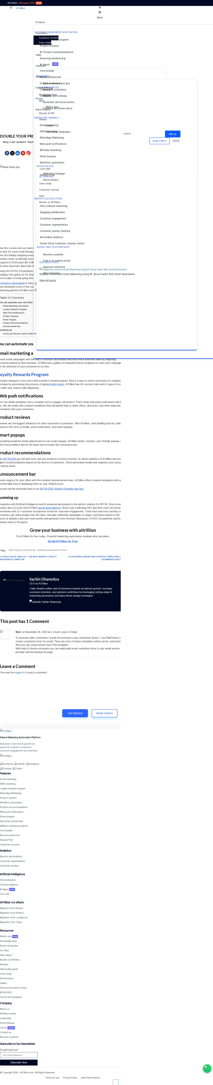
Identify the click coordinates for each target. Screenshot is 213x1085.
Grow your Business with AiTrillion (18, 333)
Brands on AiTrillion (10, 959)
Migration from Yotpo (11, 922)
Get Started (75, 713)
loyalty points (56, 384)
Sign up (172, 134)
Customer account (9, 844)
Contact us (5, 1032)
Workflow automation (11, 802)
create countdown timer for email (34, 641)
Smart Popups (9, 319)
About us (4, 1009)
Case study (6, 973)
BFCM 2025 (10, 459)
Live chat (4, 894)
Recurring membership (11, 821)
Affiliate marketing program (14, 826)
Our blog (4, 950)
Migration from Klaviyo (11, 908)
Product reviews (8, 797)
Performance (7, 978)
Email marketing (8, 779)
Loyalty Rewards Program (15, 309)
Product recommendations (14, 807)
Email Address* (9, 1050)
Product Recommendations (15, 323)
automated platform (49, 508)
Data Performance (90, 1077)
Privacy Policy (70, 1077)
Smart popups (7, 816)
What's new (8, 936)
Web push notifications (12, 811)
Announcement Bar (11, 326)
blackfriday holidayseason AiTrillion (52, 550)
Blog (5, 142)
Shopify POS (6, 840)
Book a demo (159, 140)
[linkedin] (17, 154)
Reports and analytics (11, 856)
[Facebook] (7, 154)
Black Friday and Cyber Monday (22, 550)
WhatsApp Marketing (10, 793)
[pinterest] (23, 154)
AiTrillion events (8, 1013)
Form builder (6, 830)
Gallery (3, 983)
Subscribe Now (18, 1062)
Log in (176, 140)
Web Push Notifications (13, 313)
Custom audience (9, 884)
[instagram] (28, 154)
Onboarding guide (9, 969)
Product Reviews (11, 316)
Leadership (5, 1018)
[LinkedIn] (45, 602)
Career (7, 1027)
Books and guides (9, 945)
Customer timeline (9, 865)
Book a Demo (105, 713)
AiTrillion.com (27, 1072)
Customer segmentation (12, 861)
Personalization (8, 880)
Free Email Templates (11, 997)
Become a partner (9, 1037)
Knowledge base (8, 941)
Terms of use (52, 1077)
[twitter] (12, 154)
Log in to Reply (69, 632)
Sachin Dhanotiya (44, 579)
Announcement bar (10, 835)
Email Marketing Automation (16, 306)
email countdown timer (84, 648)
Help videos (6, 955)
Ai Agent (7, 889)
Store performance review (13, 987)
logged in (20, 672)
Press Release (7, 1023)
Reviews (4, 964)
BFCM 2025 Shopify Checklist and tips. (62, 489)
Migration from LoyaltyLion (14, 917)
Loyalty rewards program (13, 788)
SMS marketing (7, 783)
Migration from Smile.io (12, 912)
